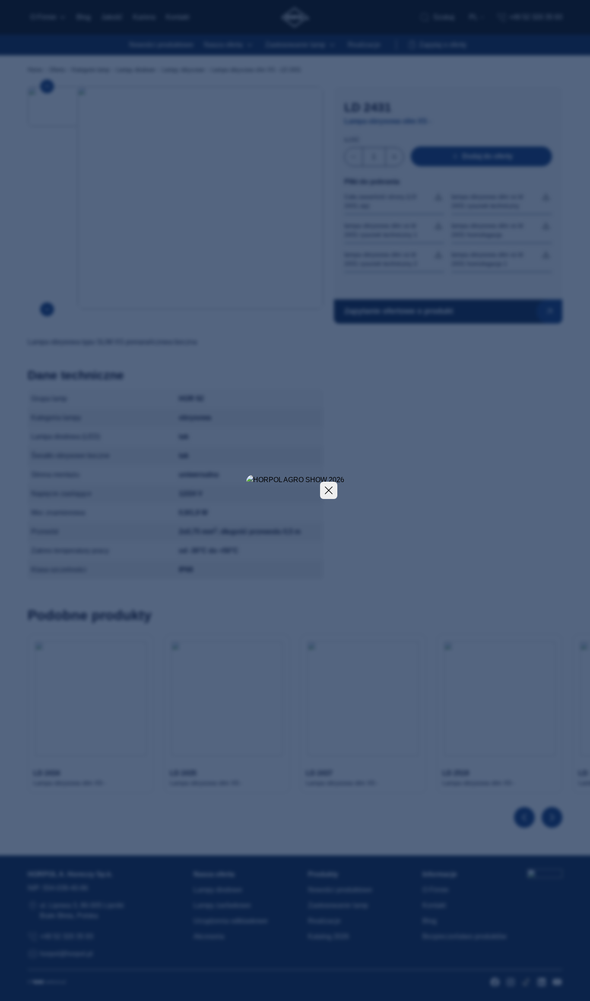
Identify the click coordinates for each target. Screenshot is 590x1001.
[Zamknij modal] (328, 490)
